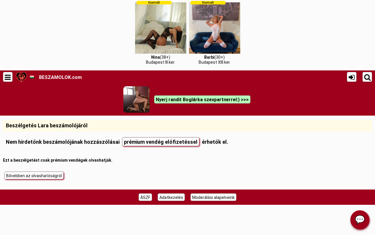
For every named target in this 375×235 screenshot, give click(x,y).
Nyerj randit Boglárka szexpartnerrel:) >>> (202, 99)
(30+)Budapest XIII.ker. (215, 33)
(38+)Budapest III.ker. (160, 33)
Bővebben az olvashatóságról (34, 175)
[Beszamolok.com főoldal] (21, 76)
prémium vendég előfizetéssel (160, 142)
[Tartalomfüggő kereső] (367, 77)
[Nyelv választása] (32, 77)
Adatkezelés (171, 197)
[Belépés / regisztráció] (352, 77)
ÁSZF (145, 197)
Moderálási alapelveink (213, 197)
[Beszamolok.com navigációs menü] (8, 77)
